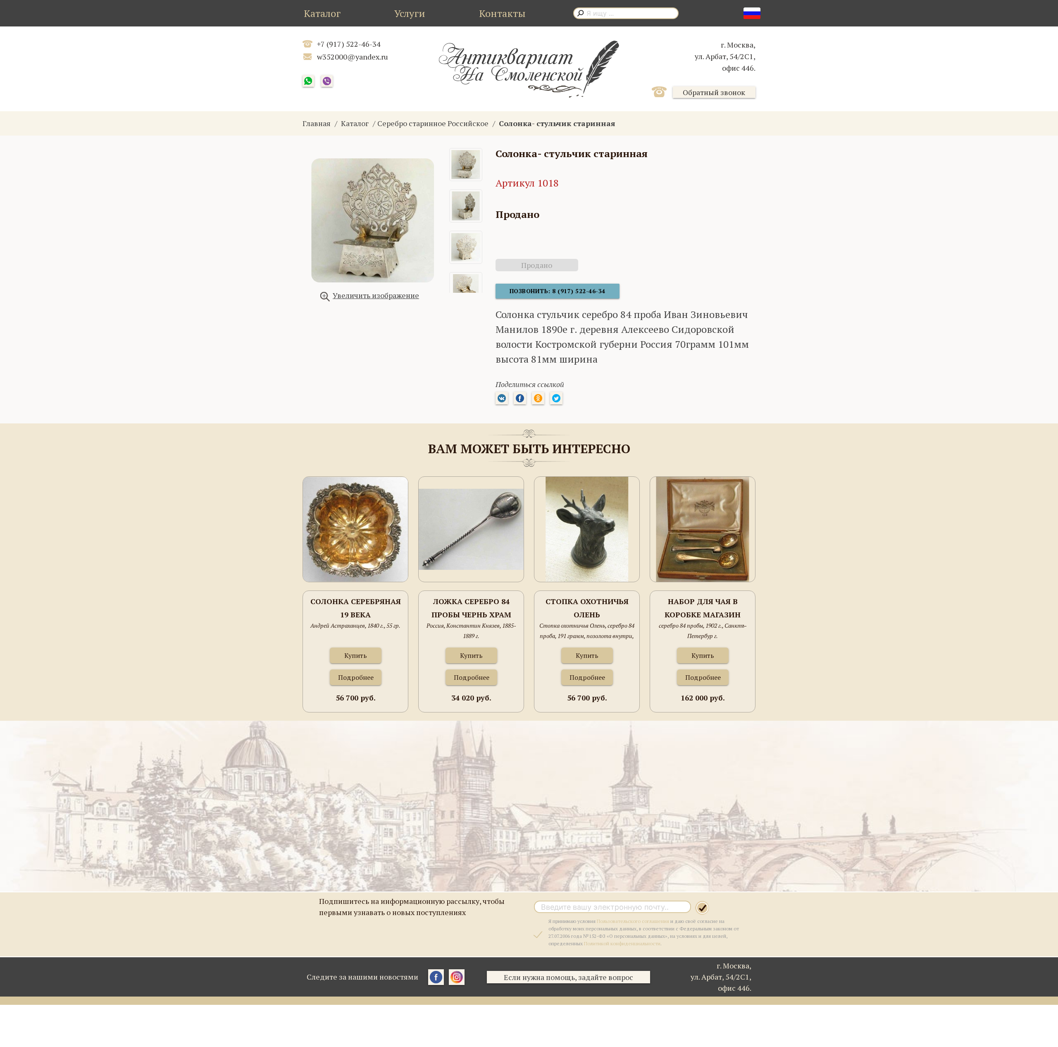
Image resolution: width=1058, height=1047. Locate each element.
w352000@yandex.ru (352, 57)
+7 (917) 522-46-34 (349, 44)
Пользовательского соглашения (633, 921)
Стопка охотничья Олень (587, 607)
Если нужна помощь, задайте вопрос (568, 977)
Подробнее (356, 677)
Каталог (322, 13)
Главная (317, 123)
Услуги (409, 13)
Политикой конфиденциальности (622, 943)
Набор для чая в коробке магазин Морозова (703, 608)
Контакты (502, 13)
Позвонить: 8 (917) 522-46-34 (557, 291)
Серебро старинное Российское (432, 123)
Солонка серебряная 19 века (355, 607)
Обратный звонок (714, 92)
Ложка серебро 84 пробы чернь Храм (471, 607)
